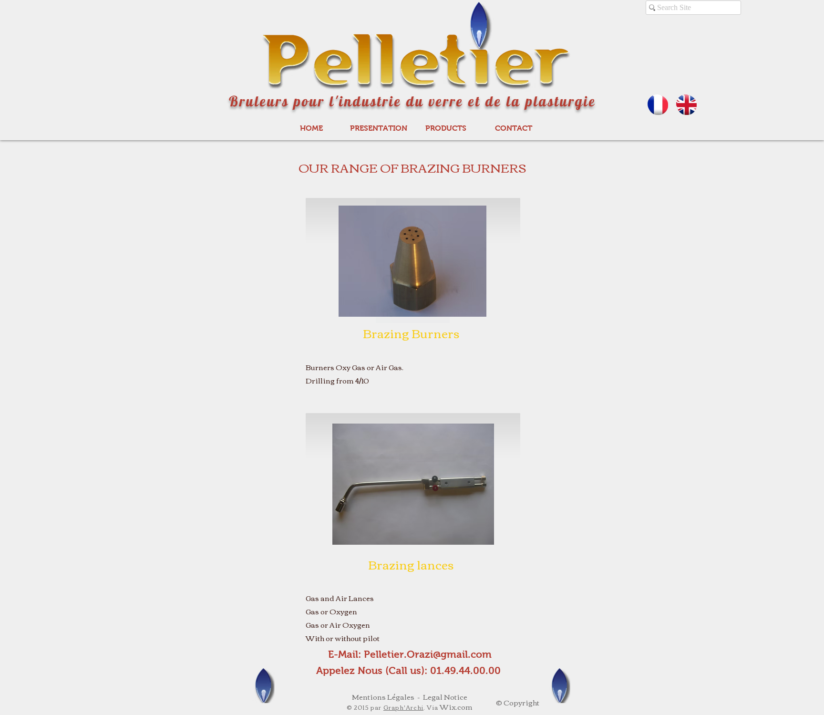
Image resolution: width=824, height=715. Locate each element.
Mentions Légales (383, 696)
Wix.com (456, 706)
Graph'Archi (403, 707)
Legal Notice (445, 696)
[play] (472, 308)
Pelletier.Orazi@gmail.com (428, 654)
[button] (412, 261)
